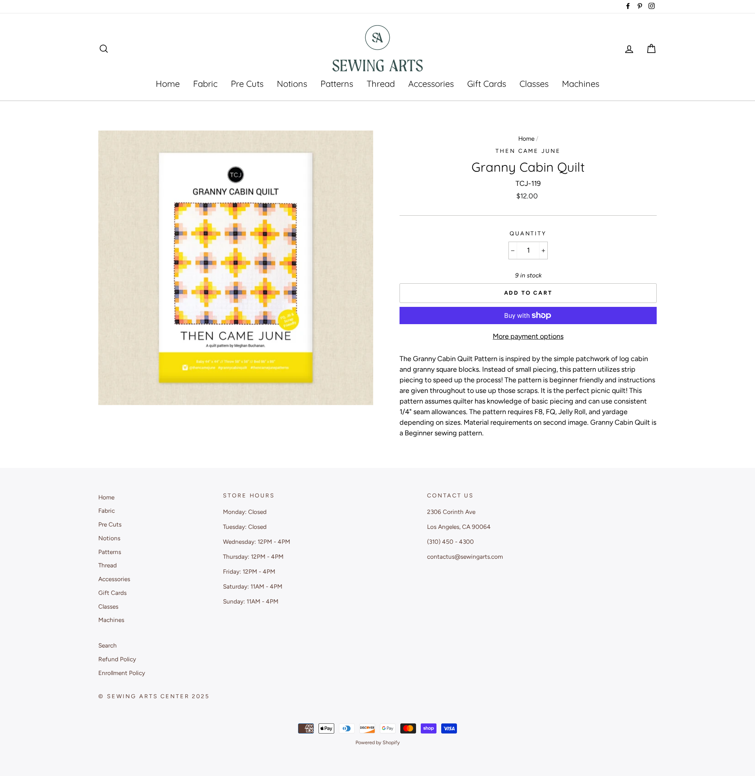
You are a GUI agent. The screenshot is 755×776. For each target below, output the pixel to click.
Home (168, 83)
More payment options (528, 336)
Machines (580, 83)
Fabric (205, 83)
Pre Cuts (247, 83)
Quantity (528, 233)
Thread (380, 83)
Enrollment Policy (121, 673)
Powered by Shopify (377, 742)
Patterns (336, 83)
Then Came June (527, 150)
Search (107, 645)
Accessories (431, 83)
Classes (534, 83)
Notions (292, 83)
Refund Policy (117, 659)
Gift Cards (486, 83)
